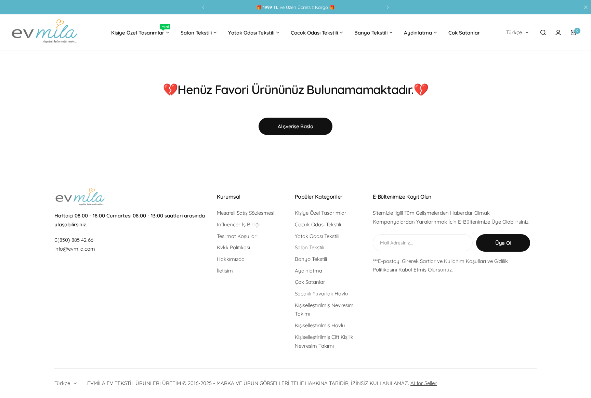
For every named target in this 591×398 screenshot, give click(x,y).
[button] (203, 7)
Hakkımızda (231, 259)
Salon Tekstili (309, 247)
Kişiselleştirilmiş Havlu (320, 325)
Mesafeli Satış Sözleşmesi (245, 213)
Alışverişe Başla (295, 126)
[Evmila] (44, 32)
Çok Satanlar (310, 282)
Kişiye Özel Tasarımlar (320, 213)
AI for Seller (423, 383)
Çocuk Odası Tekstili (318, 224)
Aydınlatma (308, 270)
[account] (558, 32)
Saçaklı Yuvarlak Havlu (321, 293)
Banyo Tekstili (311, 259)
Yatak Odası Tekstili (317, 236)
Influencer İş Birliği (238, 224)
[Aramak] (543, 32)
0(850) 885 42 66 (73, 240)
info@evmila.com (74, 249)
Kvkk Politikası (233, 247)
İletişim (225, 270)
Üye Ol (503, 243)
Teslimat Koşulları (237, 236)
